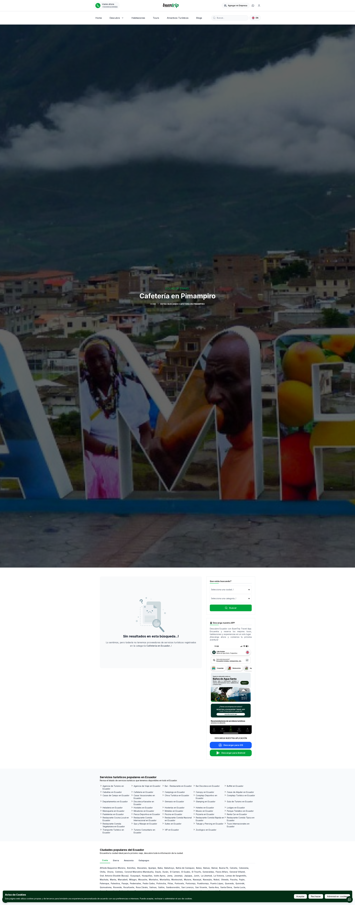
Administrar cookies (337, 896)
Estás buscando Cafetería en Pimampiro (182, 304)
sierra (116, 860)
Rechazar (316, 896)
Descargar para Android (233, 753)
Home (153, 304)
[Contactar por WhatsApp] (349, 899)
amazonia (129, 860)
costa (105, 860)
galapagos (144, 860)
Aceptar (300, 896)
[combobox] (211, 589)
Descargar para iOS (233, 745)
